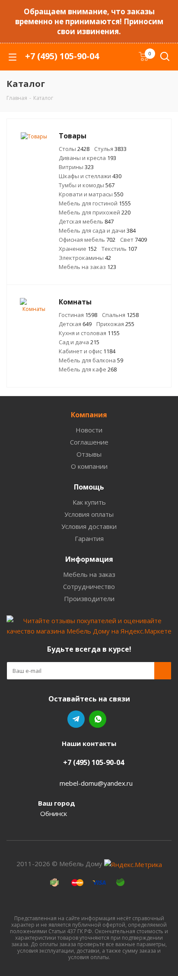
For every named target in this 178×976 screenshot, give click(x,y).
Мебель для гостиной (95, 203)
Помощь (89, 487)
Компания (89, 414)
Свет (133, 239)
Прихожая (115, 324)
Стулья (110, 149)
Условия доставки (89, 526)
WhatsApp (97, 719)
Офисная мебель (87, 239)
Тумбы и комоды (86, 185)
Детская (75, 324)
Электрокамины (85, 258)
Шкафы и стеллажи (90, 176)
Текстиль (119, 249)
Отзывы (89, 454)
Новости (89, 430)
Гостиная (78, 315)
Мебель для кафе (88, 369)
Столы (74, 149)
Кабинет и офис (87, 351)
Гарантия (89, 538)
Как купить (89, 502)
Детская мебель (86, 221)
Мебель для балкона (91, 360)
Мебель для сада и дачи (97, 230)
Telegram (76, 719)
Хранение (78, 249)
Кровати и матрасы (91, 194)
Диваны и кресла (87, 158)
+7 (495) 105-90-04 (62, 56)
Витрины (76, 167)
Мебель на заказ (87, 267)
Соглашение (89, 442)
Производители (89, 598)
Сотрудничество (89, 586)
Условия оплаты (89, 514)
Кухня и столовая (89, 333)
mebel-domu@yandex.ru (96, 783)
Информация (89, 559)
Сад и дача (79, 342)
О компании (89, 466)
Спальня (120, 315)
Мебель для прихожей (94, 212)
